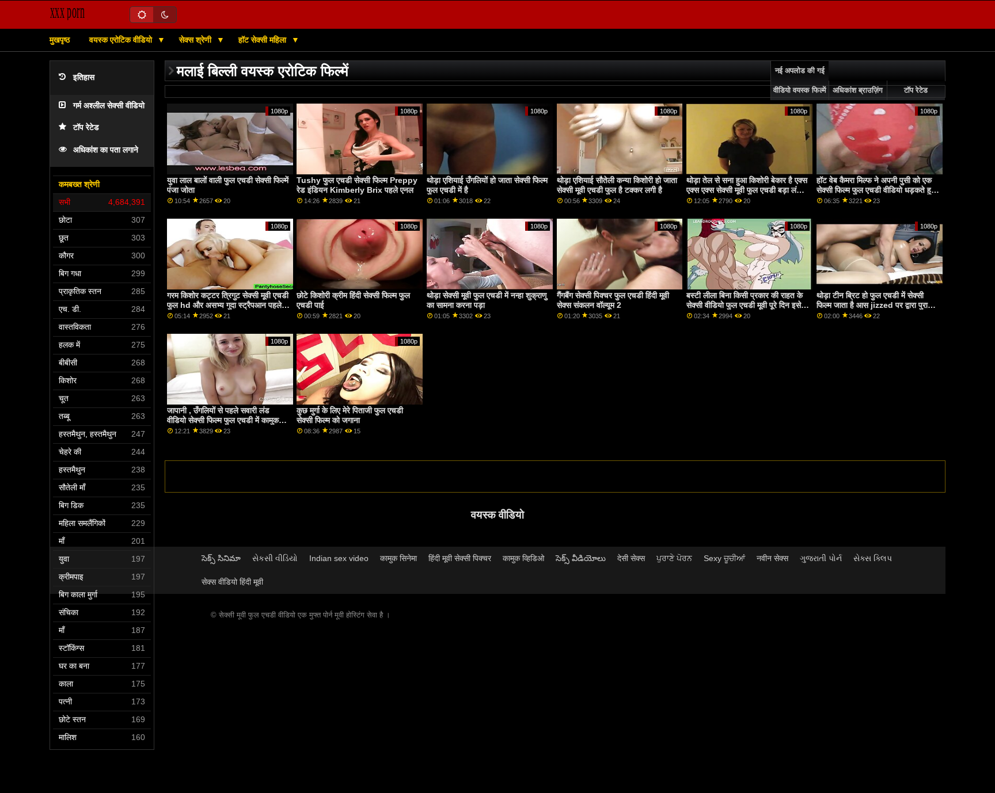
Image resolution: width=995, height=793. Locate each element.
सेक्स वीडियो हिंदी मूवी (232, 581)
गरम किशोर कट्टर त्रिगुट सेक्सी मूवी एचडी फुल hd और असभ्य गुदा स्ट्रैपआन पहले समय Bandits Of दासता (227, 305)
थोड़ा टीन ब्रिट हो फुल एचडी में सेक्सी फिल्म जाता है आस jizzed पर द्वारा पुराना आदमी (875, 305)
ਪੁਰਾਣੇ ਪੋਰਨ (674, 558)
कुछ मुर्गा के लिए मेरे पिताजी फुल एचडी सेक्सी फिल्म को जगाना (350, 415)
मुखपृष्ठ (60, 39)
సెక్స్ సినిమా (221, 558)
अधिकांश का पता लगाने (105, 150)
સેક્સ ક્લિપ (872, 558)
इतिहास (83, 77)
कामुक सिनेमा (398, 558)
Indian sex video (339, 558)
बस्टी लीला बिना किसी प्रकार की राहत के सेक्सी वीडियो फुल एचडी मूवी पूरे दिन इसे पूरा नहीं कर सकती (744, 305)
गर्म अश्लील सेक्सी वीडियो (109, 105)
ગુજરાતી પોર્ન (821, 558)
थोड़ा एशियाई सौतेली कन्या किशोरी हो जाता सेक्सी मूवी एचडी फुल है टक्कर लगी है (617, 185)
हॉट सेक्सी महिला (263, 39)
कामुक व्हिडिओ (523, 558)
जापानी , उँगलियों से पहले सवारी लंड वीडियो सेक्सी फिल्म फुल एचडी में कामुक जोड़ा (223, 420)
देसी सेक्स (631, 558)
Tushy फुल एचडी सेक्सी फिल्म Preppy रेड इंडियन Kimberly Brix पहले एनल (357, 185)
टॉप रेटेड (86, 127)
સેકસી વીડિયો (275, 558)
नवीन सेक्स (772, 558)
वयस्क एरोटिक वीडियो (121, 39)
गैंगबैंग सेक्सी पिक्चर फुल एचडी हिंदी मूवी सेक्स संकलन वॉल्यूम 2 (613, 300)
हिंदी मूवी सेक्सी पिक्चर (459, 558)
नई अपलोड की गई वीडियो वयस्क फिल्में (799, 80)
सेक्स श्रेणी (196, 39)
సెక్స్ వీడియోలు (581, 558)
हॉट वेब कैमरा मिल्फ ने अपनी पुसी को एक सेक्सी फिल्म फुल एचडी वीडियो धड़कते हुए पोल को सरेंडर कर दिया (875, 190)
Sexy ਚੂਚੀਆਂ (724, 558)
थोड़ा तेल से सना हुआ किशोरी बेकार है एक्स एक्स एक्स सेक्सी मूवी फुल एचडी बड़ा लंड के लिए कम (746, 190)
